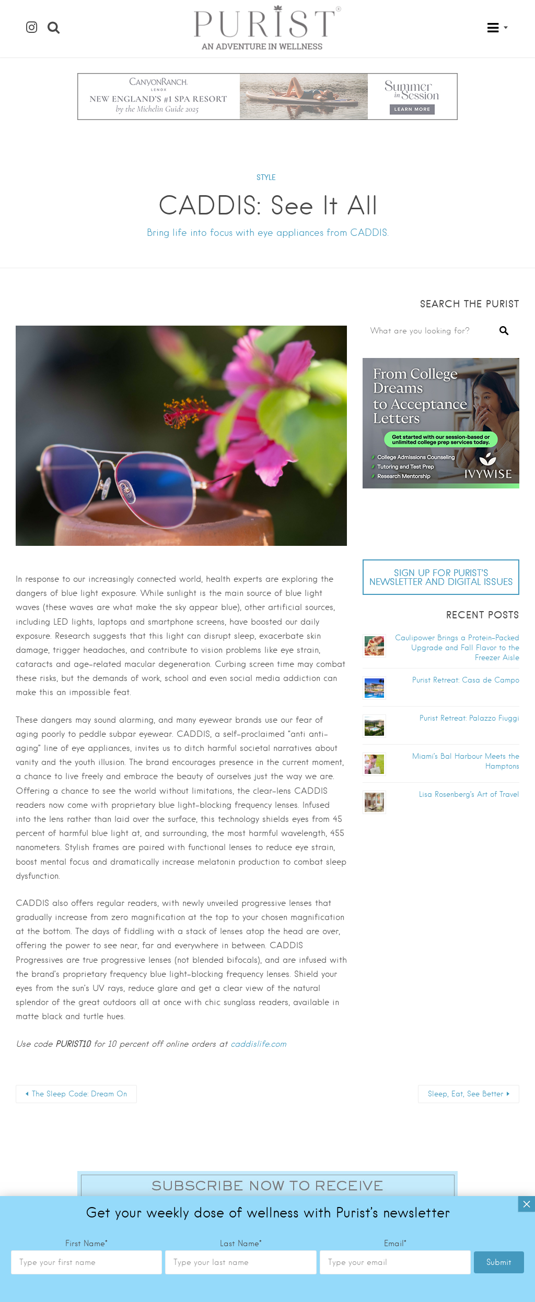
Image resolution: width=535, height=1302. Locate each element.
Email (395, 1243)
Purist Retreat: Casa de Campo (465, 680)
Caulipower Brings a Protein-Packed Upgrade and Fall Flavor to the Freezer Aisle (457, 648)
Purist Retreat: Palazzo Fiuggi (469, 718)
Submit (498, 1262)
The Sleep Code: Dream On (79, 1094)
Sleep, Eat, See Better (465, 1094)
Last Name (241, 1243)
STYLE (266, 177)
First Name (86, 1243)
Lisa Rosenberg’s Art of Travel (469, 794)
